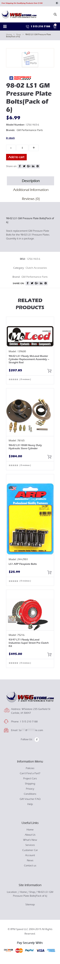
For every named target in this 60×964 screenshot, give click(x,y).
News (30, 860)
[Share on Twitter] (24, 166)
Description (31, 181)
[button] (27, 53)
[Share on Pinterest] (38, 166)
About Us (30, 834)
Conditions (30, 793)
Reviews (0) (31, 199)
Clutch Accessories (36, 267)
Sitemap (30, 904)
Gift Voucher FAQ (30, 799)
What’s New (30, 839)
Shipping (30, 783)
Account (30, 855)
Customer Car (30, 850)
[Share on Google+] (29, 166)
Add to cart (16, 157)
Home (9, 34)
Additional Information (30, 190)
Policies (30, 768)
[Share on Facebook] (20, 166)
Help (30, 804)
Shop (18, 34)
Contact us (30, 865)
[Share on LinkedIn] (33, 166)
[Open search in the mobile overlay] (55, 14)
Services (30, 845)
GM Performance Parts (30, 130)
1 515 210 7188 (40, 26)
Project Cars (30, 778)
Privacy (30, 788)
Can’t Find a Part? (30, 773)
